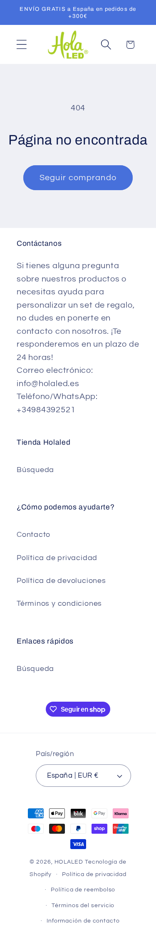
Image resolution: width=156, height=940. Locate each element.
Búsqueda (35, 470)
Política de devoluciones (61, 581)
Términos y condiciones (59, 603)
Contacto (33, 535)
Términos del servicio (83, 905)
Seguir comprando (78, 178)
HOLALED (68, 862)
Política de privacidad (57, 558)
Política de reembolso (83, 889)
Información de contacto (83, 921)
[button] (21, 44)
